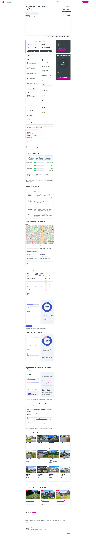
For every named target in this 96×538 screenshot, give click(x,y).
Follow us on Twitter (42, 529)
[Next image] (39, 494)
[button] (39, 234)
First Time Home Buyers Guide (30, 527)
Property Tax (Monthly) (30, 336)
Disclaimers (36, 529)
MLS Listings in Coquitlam (53, 520)
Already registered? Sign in (46, 51)
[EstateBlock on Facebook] (32, 512)
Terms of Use (32, 529)
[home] (7, 2)
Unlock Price (29, 414)
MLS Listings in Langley (61, 520)
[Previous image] (26, 494)
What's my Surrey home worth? (39, 527)
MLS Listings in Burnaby (37, 520)
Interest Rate (28, 311)
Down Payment (28, 307)
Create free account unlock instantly (33, 51)
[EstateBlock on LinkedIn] (34, 512)
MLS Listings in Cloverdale (45, 520)
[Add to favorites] (39, 490)
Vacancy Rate (28, 349)
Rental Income (29, 345)
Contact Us (46, 529)
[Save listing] (35, 435)
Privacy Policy (28, 529)
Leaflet (46, 243)
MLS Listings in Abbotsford (29, 520)
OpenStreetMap (49, 243)
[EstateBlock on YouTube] (35, 512)
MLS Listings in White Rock (30, 522)
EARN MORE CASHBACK (63, 77)
